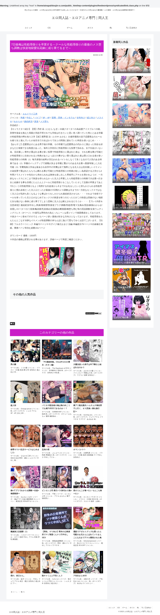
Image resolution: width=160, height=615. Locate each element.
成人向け (91, 117)
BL (13, 323)
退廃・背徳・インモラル (63, 117)
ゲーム (124, 608)
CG (118, 608)
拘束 (22, 117)
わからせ (18, 121)
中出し (29, 117)
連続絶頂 (28, 121)
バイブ (38, 117)
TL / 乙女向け (146, 608)
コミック (111, 608)
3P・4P (46, 117)
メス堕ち (44, 121)
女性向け (81, 117)
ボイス (132, 608)
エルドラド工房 (30, 114)
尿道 (36, 121)
